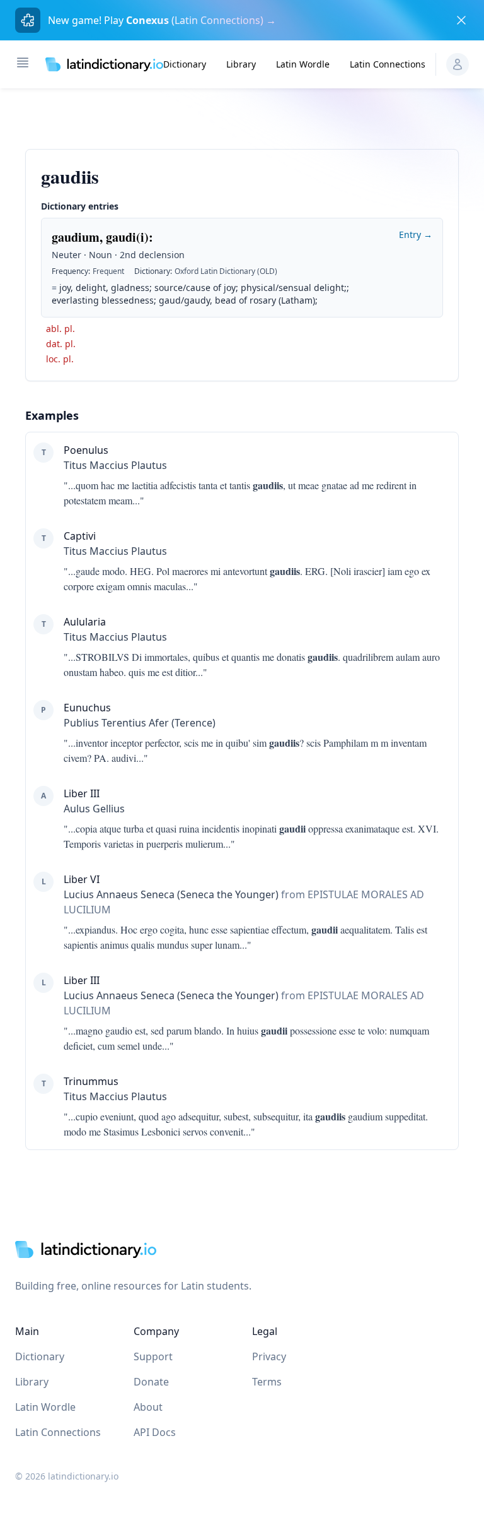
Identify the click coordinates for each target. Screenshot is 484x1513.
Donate (151, 1382)
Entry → (415, 234)
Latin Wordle (303, 64)
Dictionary (184, 64)
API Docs (155, 1432)
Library (241, 64)
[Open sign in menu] (457, 64)
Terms (267, 1382)
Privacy (269, 1356)
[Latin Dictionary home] (104, 64)
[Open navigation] (22, 62)
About (148, 1407)
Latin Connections (387, 64)
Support (153, 1356)
